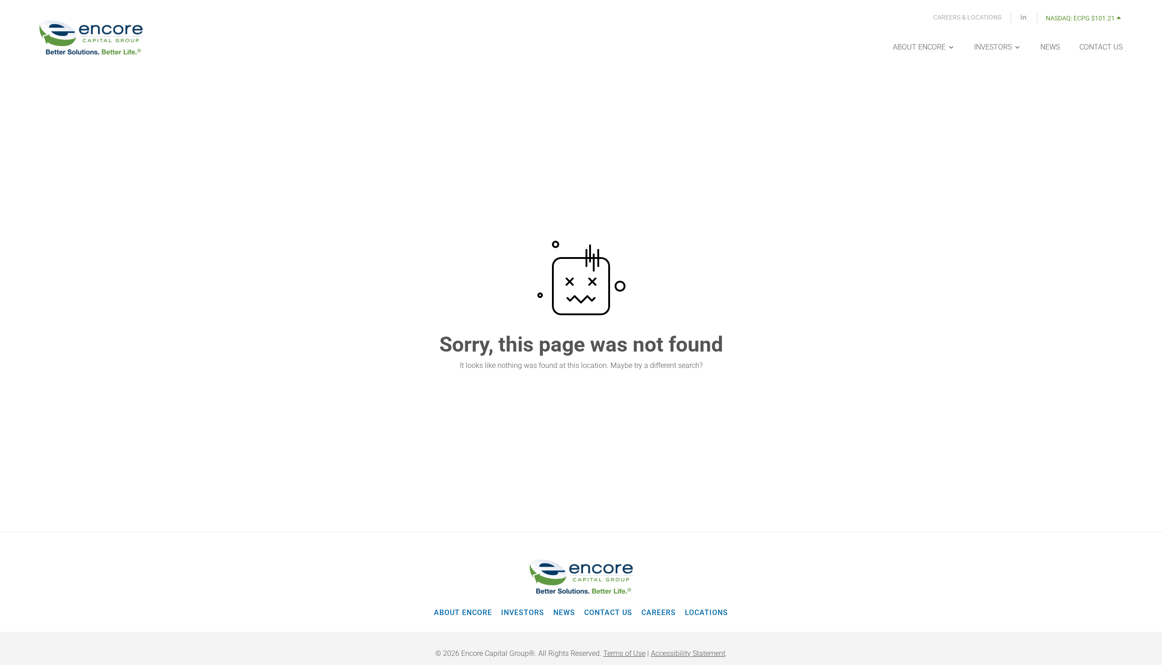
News (564, 612)
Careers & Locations (967, 17)
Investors (522, 612)
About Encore (463, 612)
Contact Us (608, 612)
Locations (706, 612)
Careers (658, 612)
